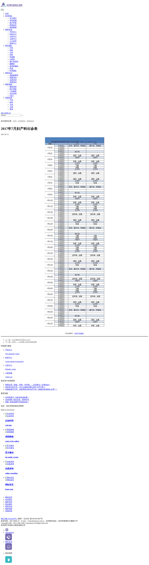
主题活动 (13, 80)
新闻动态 (13, 25)
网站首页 (8, 497)
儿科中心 (13, 36)
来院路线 (13, 27)
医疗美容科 (14, 61)
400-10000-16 (6, 113)
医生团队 (8, 45)
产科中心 (13, 32)
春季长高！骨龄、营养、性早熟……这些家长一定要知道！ (28, 385)
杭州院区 (8, 16)
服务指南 (8, 84)
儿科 (11, 52)
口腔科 (12, 59)
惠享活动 (8, 73)
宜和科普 (8, 98)
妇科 (11, 50)
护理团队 (13, 71)
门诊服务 (13, 91)
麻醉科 (12, 64)
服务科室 (8, 30)
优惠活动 (13, 82)
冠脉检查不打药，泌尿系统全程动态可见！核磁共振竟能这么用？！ (31, 389)
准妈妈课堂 (14, 75)
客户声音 (13, 23)
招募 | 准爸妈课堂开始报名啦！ (17, 402)
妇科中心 (13, 34)
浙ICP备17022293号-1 (9, 519)
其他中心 (13, 43)
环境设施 (13, 20)
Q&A (12, 96)
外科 (11, 55)
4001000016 (9, 533)
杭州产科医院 (79, 333)
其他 (11, 109)
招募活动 (13, 77)
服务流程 (13, 87)
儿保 (11, 107)
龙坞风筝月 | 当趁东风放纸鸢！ (17, 397)
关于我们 (13, 18)
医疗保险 (13, 89)
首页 (7, 14)
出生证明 (13, 93)
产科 (11, 48)
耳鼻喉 (12, 57)
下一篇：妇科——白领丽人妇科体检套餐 (21, 342)
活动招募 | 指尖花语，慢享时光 (17, 400)
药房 (11, 68)
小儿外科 (13, 41)
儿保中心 (13, 39)
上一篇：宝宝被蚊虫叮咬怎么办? (17, 340)
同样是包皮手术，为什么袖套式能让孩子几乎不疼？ (25, 387)
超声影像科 (14, 66)
